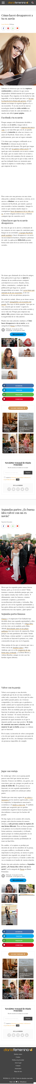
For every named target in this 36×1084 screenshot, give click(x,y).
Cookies (18, 1057)
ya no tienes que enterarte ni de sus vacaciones (18, 291)
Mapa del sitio (18, 1071)
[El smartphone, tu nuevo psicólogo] (9, 368)
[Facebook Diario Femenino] (9, 489)
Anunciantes (18, 1068)
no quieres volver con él (20, 149)
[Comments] (17, 28)
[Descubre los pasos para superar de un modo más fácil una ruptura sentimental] (9, 892)
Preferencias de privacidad (17, 477)
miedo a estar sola (18, 805)
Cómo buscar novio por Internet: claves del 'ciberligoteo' (26, 889)
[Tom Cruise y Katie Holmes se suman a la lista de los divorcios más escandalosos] (9, 902)
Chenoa (4, 618)
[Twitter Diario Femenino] (22, 489)
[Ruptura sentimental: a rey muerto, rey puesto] (27, 346)
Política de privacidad (18, 1060)
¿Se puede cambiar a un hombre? (26, 892)
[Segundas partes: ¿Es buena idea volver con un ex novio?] (9, 346)
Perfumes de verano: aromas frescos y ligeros (26, 429)
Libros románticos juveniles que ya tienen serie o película (9, 449)
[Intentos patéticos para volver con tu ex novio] (27, 356)
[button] (4, 3)
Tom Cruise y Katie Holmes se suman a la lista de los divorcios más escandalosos (9, 897)
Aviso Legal (18, 1063)
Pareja (12, 325)
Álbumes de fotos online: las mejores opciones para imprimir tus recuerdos (9, 428)
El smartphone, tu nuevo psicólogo (8, 366)
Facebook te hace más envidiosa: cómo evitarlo (8, 375)
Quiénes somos (18, 1054)
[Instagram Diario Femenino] (18, 489)
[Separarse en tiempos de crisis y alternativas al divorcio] (9, 924)
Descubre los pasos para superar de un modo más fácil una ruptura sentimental (9, 888)
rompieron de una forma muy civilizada (15, 651)
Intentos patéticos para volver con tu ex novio (26, 353)
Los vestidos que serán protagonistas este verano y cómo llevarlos (26, 449)
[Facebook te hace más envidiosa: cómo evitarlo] (9, 378)
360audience (23, 1082)
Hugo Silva (29, 623)
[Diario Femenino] (18, 3)
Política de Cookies (10, 479)
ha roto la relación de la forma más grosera (17, 99)
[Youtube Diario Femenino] (26, 489)
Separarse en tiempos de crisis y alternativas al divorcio (8, 920)
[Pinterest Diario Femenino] (13, 489)
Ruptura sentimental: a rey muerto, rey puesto (26, 343)
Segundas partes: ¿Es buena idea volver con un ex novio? (8, 342)
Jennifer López (18, 647)
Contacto (18, 1066)
